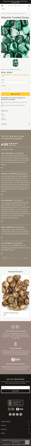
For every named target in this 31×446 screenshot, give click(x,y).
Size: (2, 80)
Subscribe (15, 391)
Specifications (4, 111)
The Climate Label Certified (15, 331)
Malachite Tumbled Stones (19, 13)
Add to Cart (15, 94)
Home (2, 13)
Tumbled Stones (8, 13)
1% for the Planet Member (15, 364)
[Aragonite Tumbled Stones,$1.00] (15, 293)
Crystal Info (4, 124)
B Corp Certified (15, 348)
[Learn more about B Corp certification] (15, 403)
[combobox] (14, 9)
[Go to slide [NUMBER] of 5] (1, 296)
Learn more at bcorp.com (21, 354)
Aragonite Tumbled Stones (10, 313)
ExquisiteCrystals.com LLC (20, 440)
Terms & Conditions (16, 444)
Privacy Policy (6, 444)
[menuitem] (2, 6)
